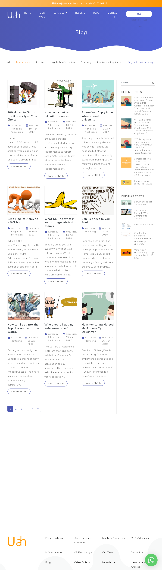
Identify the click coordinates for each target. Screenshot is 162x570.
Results (80, 12)
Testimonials (23, 62)
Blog (96, 12)
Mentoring (86, 62)
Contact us (113, 15)
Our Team (43, 15)
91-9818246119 (97, 3)
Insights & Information (62, 62)
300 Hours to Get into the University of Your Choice (22, 116)
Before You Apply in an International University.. (97, 116)
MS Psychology (83, 552)
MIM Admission (54, 552)
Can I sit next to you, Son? (96, 220)
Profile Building (54, 538)
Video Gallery (82, 562)
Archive (40, 62)
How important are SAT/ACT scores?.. (57, 114)
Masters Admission (113, 538)
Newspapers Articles (138, 565)
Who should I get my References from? (58, 326)
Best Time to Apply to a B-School (22, 220)
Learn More (19, 166)
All (9, 62)
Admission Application (110, 62)
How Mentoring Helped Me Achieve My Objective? (98, 328)
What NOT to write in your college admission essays (60, 222)
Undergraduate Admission (82, 540)
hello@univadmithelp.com (68, 3)
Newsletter (109, 562)
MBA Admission (140, 538)
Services (59, 12)
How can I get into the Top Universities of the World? (23, 328)
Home (28, 12)
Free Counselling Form (139, 14)
